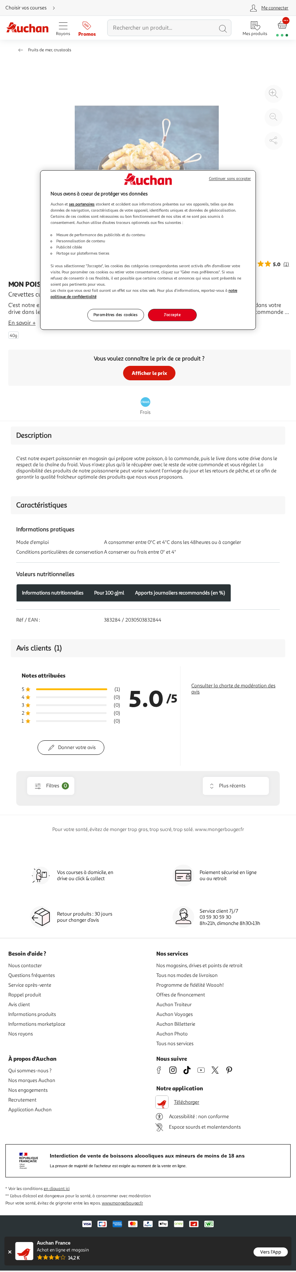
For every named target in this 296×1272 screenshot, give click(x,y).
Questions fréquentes (31, 975)
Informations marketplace (36, 1024)
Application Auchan (30, 1110)
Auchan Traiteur (174, 1004)
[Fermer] (9, 1252)
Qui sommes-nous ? (30, 1071)
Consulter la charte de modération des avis (233, 689)
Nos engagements (28, 1090)
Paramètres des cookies (115, 314)
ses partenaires (82, 204)
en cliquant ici (57, 1188)
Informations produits (32, 1014)
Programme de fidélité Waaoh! (190, 985)
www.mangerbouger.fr (122, 1203)
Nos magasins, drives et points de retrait (199, 965)
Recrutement (22, 1100)
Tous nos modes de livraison (187, 975)
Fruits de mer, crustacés (49, 50)
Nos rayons (20, 1034)
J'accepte (172, 314)
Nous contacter (25, 965)
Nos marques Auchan (31, 1080)
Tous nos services (174, 1043)
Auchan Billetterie (175, 1024)
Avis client (19, 1004)
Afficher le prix (149, 373)
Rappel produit (24, 995)
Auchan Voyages (174, 1014)
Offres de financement (180, 995)
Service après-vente (29, 985)
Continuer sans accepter (230, 179)
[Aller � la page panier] (282, 28)
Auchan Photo (172, 1034)
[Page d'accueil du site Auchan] (27, 28)
